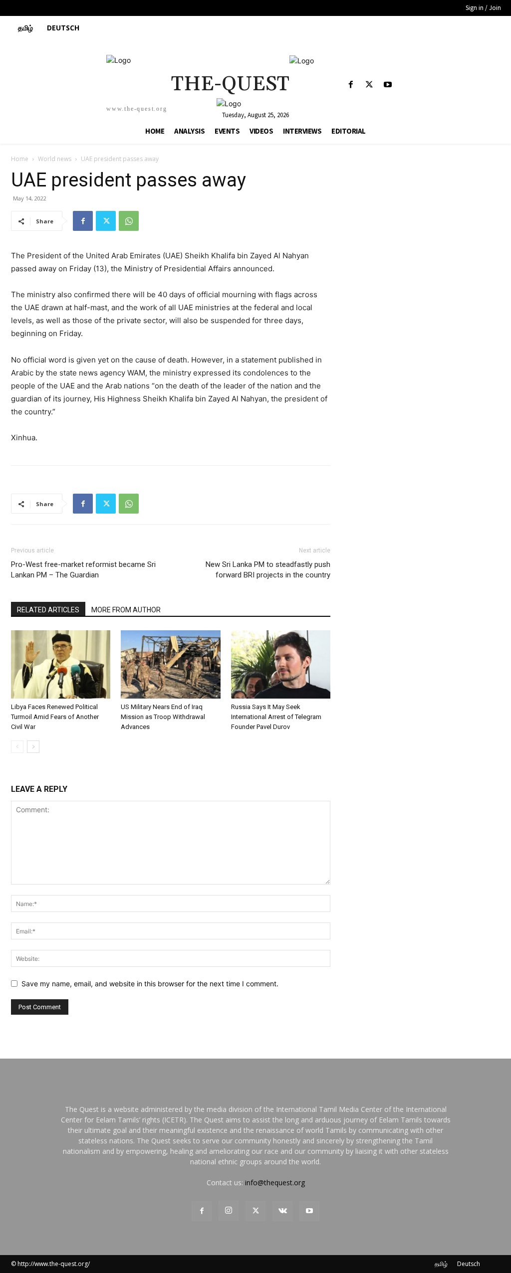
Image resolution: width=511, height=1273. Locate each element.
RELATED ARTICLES (48, 610)
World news (54, 159)
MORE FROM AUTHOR (126, 610)
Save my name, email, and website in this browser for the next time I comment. (149, 983)
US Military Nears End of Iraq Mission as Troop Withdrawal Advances (163, 716)
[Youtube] (388, 85)
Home (19, 159)
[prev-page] (17, 746)
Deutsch (468, 1264)
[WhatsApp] (129, 221)
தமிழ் (441, 1264)
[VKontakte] (282, 1211)
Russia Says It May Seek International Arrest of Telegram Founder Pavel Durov (276, 716)
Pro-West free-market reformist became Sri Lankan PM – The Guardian (83, 569)
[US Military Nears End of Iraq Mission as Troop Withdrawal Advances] (170, 664)
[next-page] (33, 746)
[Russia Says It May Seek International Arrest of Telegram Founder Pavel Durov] (280, 664)
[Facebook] (350, 85)
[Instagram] (229, 1211)
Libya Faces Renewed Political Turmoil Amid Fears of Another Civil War (55, 716)
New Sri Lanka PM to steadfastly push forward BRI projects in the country (268, 569)
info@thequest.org (275, 1182)
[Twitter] (369, 85)
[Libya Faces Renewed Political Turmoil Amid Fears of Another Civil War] (60, 664)
